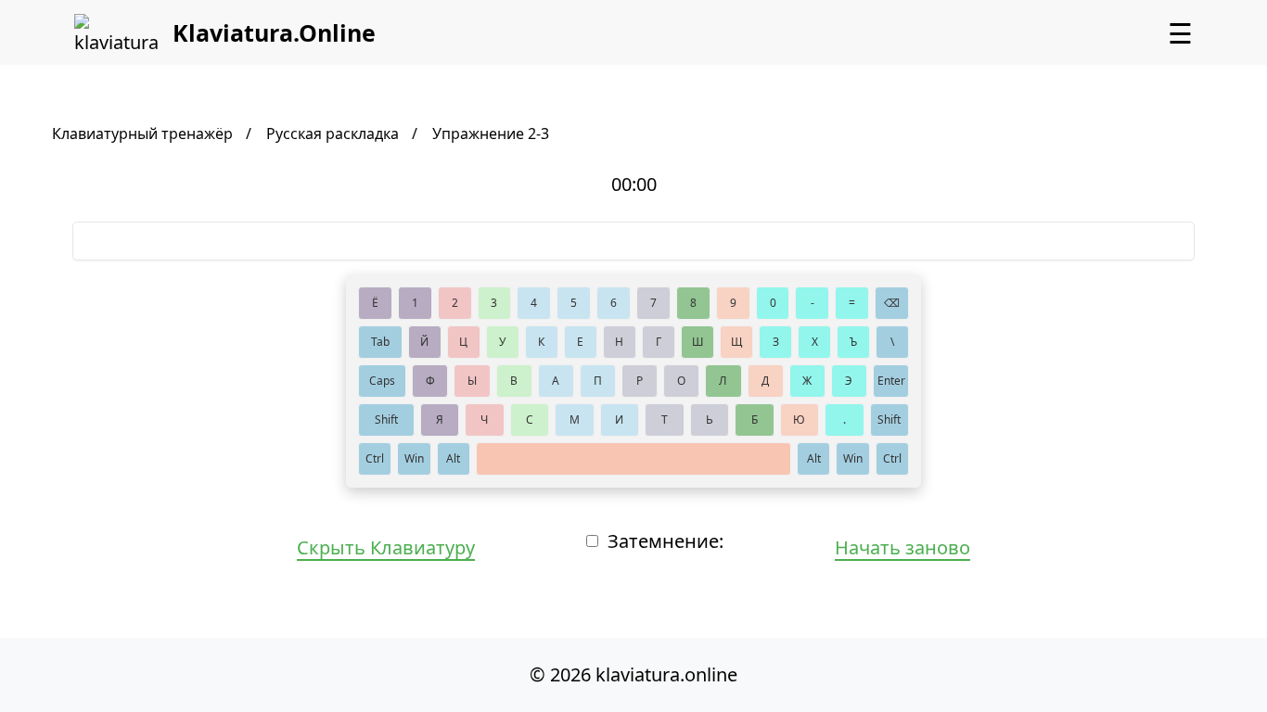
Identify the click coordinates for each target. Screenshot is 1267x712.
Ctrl (374, 458)
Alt (453, 458)
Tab (380, 342)
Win (414, 458)
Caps (382, 380)
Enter (891, 380)
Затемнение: (665, 540)
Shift (386, 419)
